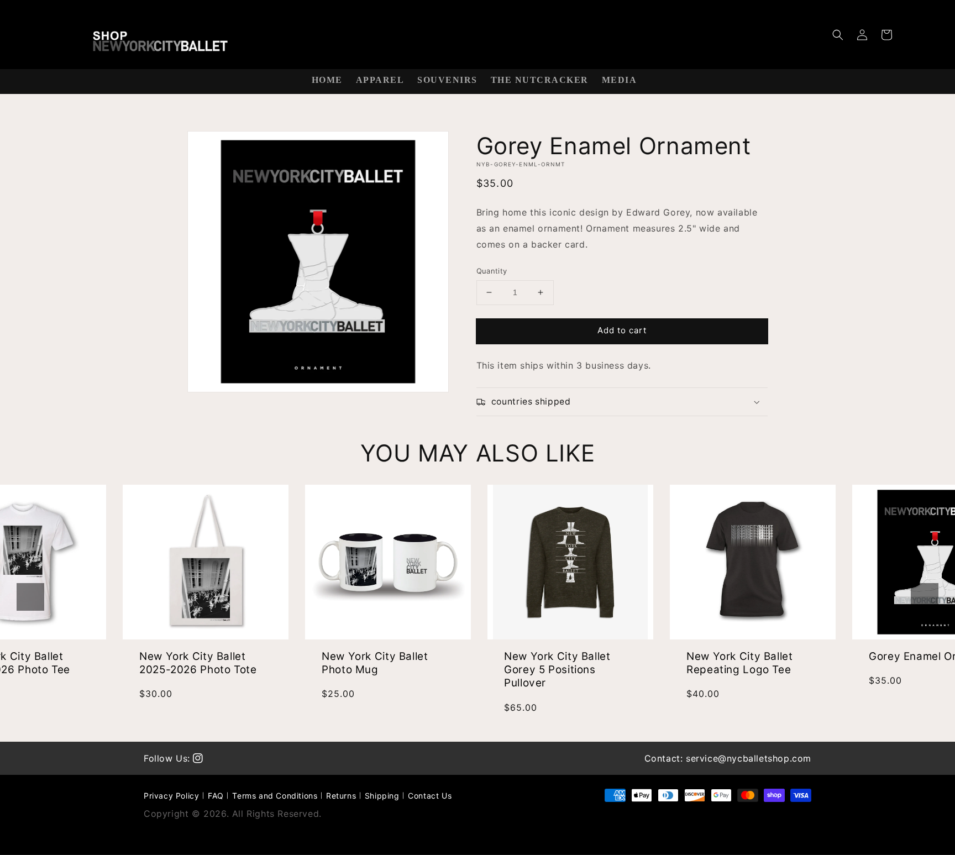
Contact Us (430, 795)
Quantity (491, 270)
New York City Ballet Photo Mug (375, 663)
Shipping (382, 795)
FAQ (216, 795)
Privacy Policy (171, 795)
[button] (838, 35)
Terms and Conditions (274, 795)
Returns (341, 795)
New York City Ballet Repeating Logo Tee (739, 663)
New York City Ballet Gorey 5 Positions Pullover (557, 670)
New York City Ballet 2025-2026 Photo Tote (198, 663)
